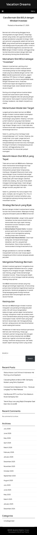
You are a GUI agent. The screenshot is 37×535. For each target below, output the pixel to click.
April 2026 (7, 443)
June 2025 (7, 490)
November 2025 (9, 466)
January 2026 (8, 457)
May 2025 (7, 494)
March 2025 (8, 499)
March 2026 (8, 447)
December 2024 (9, 509)
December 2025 (9, 461)
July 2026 (7, 429)
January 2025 (8, 504)
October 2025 (9, 471)
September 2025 (10, 476)
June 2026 (7, 433)
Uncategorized (9, 521)
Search (5, 353)
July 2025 (7, 485)
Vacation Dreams (18, 4)
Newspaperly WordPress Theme (18, 532)
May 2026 (7, 438)
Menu (33, 11)
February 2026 (9, 452)
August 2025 (8, 480)
